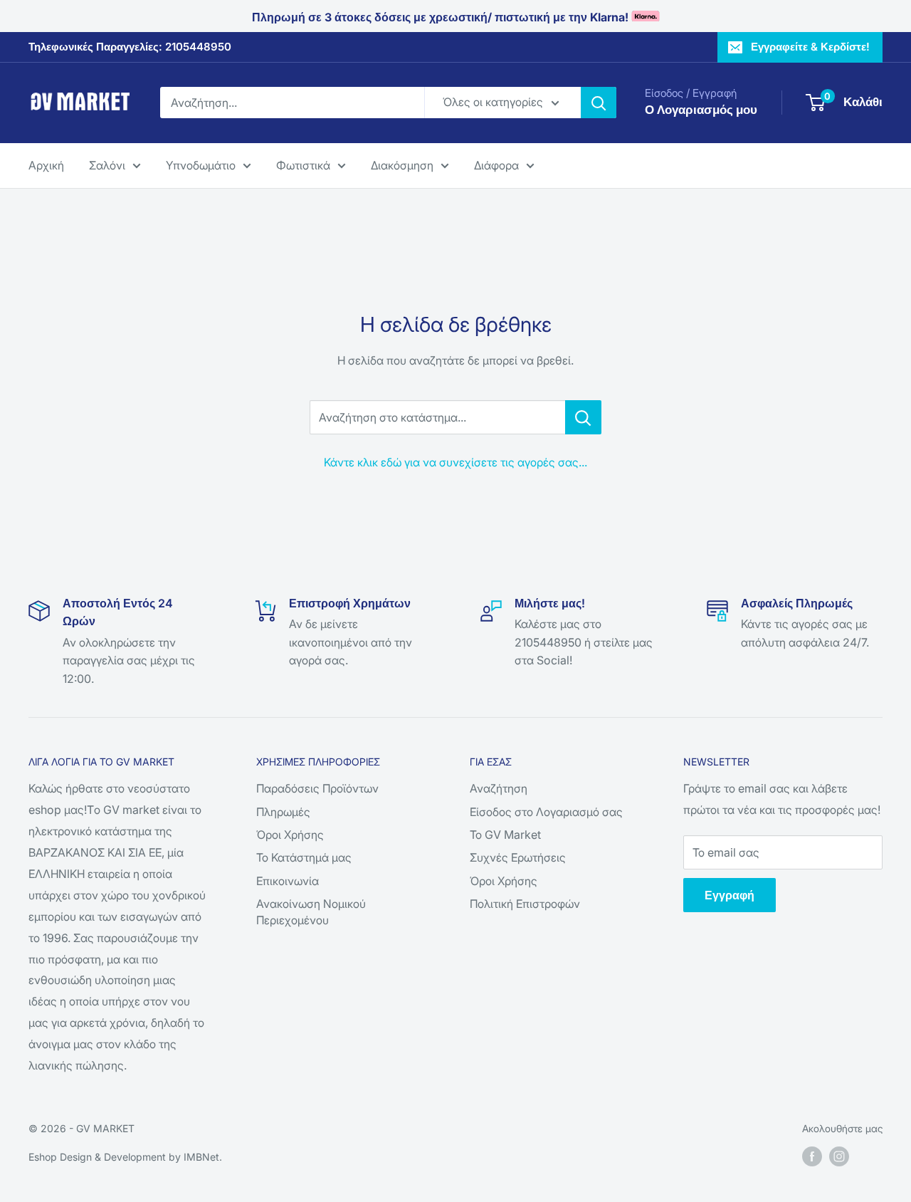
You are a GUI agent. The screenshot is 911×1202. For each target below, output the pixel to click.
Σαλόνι (107, 164)
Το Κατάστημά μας (304, 857)
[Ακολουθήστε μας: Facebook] (812, 1156)
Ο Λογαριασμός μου (701, 110)
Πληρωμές (283, 812)
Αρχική (46, 164)
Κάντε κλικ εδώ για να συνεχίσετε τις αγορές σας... (455, 462)
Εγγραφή (729, 895)
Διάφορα (496, 164)
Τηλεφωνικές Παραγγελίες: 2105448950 (129, 46)
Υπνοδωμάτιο (201, 164)
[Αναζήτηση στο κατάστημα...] (583, 417)
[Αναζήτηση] (598, 102)
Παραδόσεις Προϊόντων (317, 788)
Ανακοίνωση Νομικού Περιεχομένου (311, 911)
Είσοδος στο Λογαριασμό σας (546, 812)
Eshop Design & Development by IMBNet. (125, 1157)
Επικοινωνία (287, 881)
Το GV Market (505, 834)
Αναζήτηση (498, 788)
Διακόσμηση (402, 164)
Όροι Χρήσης (290, 834)
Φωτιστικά (303, 164)
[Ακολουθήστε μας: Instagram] (839, 1156)
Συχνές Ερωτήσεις (518, 857)
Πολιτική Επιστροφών (525, 904)
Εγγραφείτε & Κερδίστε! (810, 46)
